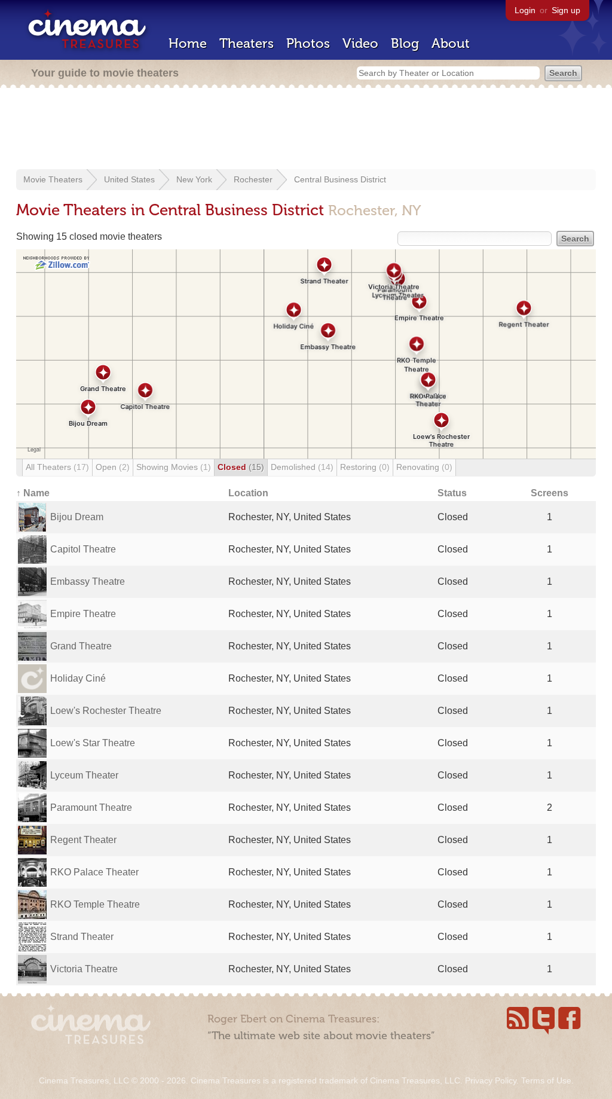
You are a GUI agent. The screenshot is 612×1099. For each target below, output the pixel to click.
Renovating (424, 467)
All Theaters (57, 467)
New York (194, 179)
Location (248, 493)
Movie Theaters (52, 179)
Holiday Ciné (78, 678)
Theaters (246, 43)
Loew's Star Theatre (92, 743)
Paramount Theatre (91, 807)
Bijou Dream (76, 517)
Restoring (365, 467)
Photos (308, 43)
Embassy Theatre (87, 581)
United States (129, 179)
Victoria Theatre (84, 969)
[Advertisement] (306, 130)
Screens (549, 493)
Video (360, 43)
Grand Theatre (81, 646)
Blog (405, 43)
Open (113, 467)
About (451, 43)
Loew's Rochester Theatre (105, 711)
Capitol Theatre (83, 549)
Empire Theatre (83, 614)
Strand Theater (82, 937)
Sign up (566, 10)
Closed (241, 467)
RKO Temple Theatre (95, 904)
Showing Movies (173, 467)
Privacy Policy (490, 1080)
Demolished (302, 467)
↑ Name (33, 493)
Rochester (253, 179)
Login (525, 10)
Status (452, 493)
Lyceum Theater (84, 775)
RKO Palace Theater (94, 872)
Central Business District (340, 179)
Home (188, 43)
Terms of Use (546, 1080)
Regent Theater (83, 840)
